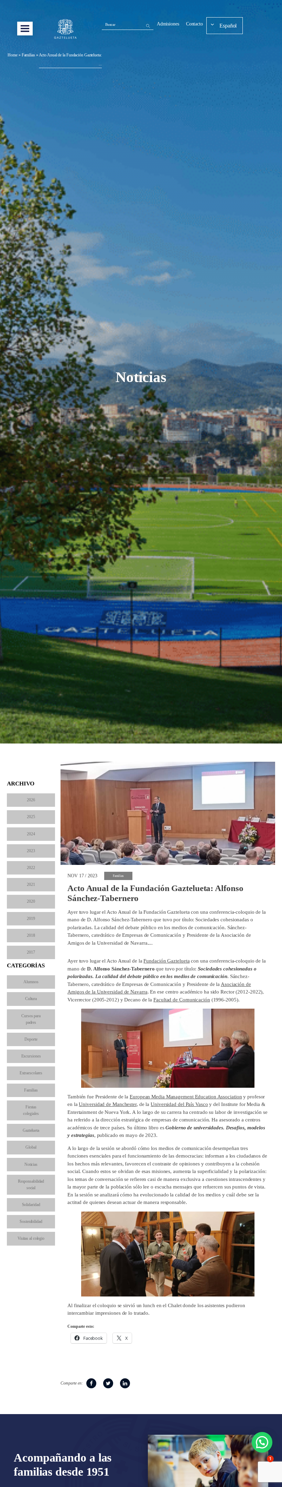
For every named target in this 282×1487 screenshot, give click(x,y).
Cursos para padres (31, 1019)
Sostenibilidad (31, 1221)
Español (228, 26)
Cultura (31, 998)
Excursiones (31, 1056)
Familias (28, 55)
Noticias (30, 1164)
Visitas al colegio (31, 1238)
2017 (31, 952)
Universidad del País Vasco (179, 1104)
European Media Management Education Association (186, 1096)
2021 (31, 884)
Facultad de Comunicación (181, 999)
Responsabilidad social (31, 1184)
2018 (31, 935)
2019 (31, 918)
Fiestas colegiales (31, 1110)
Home (13, 55)
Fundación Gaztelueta (166, 961)
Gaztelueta (31, 1130)
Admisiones (168, 23)
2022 (31, 867)
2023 (31, 850)
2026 (31, 799)
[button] (262, 1442)
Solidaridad (31, 1204)
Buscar (110, 24)
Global (30, 1147)
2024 (31, 834)
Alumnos (30, 981)
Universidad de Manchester (108, 1104)
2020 (31, 901)
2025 (31, 816)
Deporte (30, 1039)
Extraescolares (31, 1073)
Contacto (194, 23)
